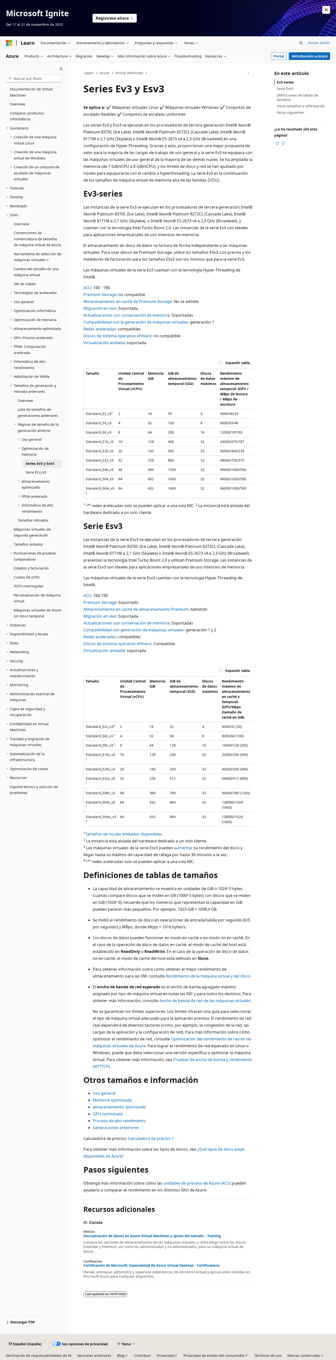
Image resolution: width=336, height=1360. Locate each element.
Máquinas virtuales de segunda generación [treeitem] (32, 532)
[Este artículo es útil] (277, 143)
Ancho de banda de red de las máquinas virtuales (205, 1000)
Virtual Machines (129, 73)
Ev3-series (285, 82)
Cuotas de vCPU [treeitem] (27, 577)
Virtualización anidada (104, 342)
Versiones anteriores (94, 1355)
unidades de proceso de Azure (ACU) (197, 1183)
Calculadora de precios (149, 1138)
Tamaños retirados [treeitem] (33, 520)
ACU (87, 287)
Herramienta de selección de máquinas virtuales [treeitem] (37, 257)
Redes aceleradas (99, 329)
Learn (89, 73)
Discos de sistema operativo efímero (117, 336)
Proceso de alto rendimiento (119, 1120)
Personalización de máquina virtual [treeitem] (37, 598)
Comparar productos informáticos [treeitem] (27, 116)
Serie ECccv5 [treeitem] (36, 472)
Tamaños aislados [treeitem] (28, 544)
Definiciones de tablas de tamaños (297, 97)
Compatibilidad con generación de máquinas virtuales (133, 630)
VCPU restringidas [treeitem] (29, 586)
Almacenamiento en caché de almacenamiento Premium (135, 609)
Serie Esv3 (285, 88)
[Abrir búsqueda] (301, 43)
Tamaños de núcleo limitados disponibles (123, 834)
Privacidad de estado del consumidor (214, 1355)
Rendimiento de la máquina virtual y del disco (208, 976)
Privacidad (165, 1355)
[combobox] (33, 79)
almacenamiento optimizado (119, 1107)
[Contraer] (61, 69)
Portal (279, 56)
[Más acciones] (248, 73)
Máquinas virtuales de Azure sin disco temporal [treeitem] (37, 613)
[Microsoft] (9, 43)
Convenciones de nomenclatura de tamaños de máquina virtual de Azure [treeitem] (37, 238)
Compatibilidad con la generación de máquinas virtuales (135, 322)
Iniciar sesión (319, 42)
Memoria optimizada (112, 1100)
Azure (104, 73)
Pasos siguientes (290, 112)
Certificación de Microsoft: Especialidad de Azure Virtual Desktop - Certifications (151, 1265)
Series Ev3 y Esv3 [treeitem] (40, 463)
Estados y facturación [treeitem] (31, 568)
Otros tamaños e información (301, 106)
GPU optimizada (108, 1114)
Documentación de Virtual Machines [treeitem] (31, 92)
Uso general (104, 1093)
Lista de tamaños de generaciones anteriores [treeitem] (38, 412)
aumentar (183, 847)
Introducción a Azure (309, 56)
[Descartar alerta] (326, 10)
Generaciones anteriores (116, 1127)
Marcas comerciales (304, 1355)
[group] (168, 433)
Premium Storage (99, 294)
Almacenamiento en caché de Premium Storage (127, 301)
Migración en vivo (99, 308)
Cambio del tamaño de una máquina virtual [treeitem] (36, 272)
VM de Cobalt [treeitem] (25, 284)
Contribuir (142, 1355)
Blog (120, 1355)
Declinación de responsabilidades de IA (38, 1355)
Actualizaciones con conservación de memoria (126, 315)
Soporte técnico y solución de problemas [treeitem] (34, 789)
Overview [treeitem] (17, 104)
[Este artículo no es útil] (283, 143)
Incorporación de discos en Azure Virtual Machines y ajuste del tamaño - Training (152, 1236)
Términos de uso (268, 1355)
